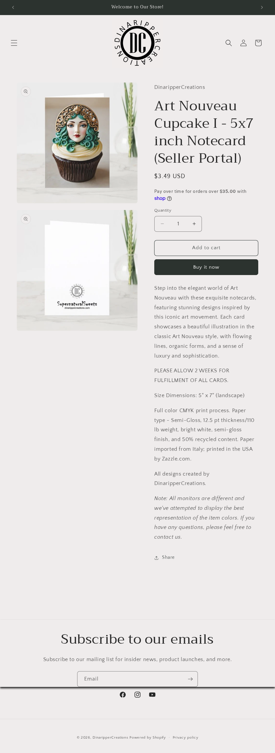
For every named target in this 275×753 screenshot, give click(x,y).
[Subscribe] (190, 679)
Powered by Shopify (147, 738)
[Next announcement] (262, 7)
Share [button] (168, 557)
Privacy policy (186, 738)
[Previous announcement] (13, 7)
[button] (14, 43)
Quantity (162, 210)
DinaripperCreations (110, 738)
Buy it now (206, 267)
